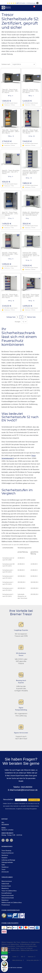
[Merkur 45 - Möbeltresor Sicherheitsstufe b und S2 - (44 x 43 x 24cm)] (31, 201)
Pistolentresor (6, 905)
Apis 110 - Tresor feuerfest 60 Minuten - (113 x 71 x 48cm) (10, 213)
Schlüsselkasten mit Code (28, 944)
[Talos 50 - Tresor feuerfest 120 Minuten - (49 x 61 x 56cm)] (31, 78)
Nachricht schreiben (7, 830)
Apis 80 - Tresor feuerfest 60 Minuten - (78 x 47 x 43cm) (10, 254)
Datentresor (5, 900)
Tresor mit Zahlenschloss (9, 890)
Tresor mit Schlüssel (26, 948)
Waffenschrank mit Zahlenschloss (12, 902)
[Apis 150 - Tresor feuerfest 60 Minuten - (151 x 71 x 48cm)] (31, 118)
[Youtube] (11, 840)
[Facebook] (3, 840)
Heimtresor (5, 855)
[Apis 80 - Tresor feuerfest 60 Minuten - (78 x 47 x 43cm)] (10, 241)
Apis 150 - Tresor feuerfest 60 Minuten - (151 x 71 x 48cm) (30, 131)
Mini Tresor (17, 942)
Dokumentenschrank (8, 898)
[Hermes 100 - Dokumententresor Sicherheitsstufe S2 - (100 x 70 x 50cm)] (31, 241)
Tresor (3, 869)
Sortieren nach (6, 64)
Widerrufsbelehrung (17, 960)
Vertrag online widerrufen (33, 960)
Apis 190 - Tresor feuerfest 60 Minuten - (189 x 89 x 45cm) (10, 296)
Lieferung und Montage (8, 860)
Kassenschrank (6, 886)
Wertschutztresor (7, 881)
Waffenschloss (15, 950)
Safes (3, 865)
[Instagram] (7, 840)
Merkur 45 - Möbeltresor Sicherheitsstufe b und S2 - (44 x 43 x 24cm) (31, 213)
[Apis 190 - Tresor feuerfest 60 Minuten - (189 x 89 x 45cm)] (10, 283)
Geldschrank (5, 883)
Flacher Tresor (14, 948)
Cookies (14, 956)
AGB (22, 956)
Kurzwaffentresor (7, 893)
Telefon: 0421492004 (22, 787)
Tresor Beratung (6, 850)
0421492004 (5, 824)
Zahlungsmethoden (7, 862)
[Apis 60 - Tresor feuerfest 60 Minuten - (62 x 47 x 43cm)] (10, 159)
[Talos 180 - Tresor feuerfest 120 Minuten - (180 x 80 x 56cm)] (10, 118)
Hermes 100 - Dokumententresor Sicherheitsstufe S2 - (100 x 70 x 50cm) (31, 255)
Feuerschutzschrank (8, 895)
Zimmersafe (5, 872)
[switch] (4, 970)
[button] (18, 70)
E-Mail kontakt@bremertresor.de (22, 790)
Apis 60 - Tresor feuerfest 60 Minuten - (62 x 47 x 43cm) (10, 172)
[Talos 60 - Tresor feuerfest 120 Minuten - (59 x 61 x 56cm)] (10, 78)
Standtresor (5, 867)
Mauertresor (5, 888)
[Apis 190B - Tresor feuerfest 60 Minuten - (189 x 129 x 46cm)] (31, 283)
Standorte (4, 857)
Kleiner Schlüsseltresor (8, 946)
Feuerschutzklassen (8, 853)
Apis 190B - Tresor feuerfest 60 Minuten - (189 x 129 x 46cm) (31, 296)
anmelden (34, 800)
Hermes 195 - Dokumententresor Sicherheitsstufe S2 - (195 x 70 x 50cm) (31, 173)
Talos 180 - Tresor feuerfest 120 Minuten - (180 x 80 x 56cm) (10, 131)
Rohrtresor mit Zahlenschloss (10, 944)
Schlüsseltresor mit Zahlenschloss (26, 946)
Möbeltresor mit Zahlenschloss (30, 942)
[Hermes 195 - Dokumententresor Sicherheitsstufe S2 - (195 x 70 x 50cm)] (31, 159)
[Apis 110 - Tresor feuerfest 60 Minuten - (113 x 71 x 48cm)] (10, 201)
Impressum (31, 956)
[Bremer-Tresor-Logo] (6, 8)
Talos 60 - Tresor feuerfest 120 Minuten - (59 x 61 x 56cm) (10, 91)
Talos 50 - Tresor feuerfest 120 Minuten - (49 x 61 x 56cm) (31, 91)
